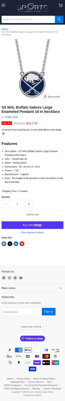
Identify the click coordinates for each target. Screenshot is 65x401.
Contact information (52, 388)
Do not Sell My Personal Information (41, 385)
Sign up (48, 311)
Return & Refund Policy (44, 378)
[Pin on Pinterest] (22, 243)
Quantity (6, 197)
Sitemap (36, 388)
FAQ (49, 382)
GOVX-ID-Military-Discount (16, 388)
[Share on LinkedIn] (16, 243)
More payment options (32, 232)
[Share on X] (10, 243)
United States (31, 327)
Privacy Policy (23, 378)
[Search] (59, 19)
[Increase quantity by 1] (29, 204)
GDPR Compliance (12, 385)
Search (10, 378)
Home (5, 29)
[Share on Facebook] (4, 243)
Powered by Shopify (32, 395)
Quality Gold (11, 117)
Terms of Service (36, 382)
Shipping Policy (17, 382)
